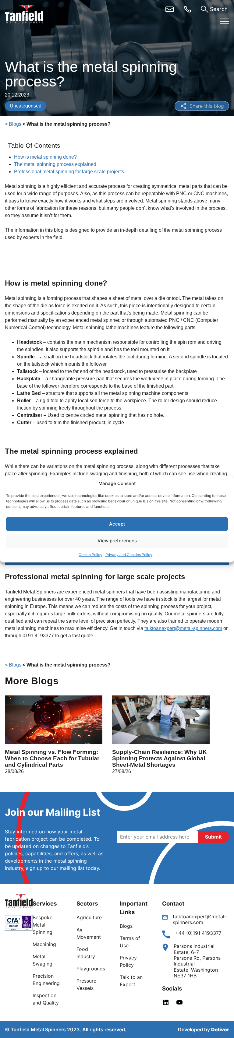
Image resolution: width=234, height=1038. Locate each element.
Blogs (126, 926)
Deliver (220, 1029)
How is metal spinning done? (46, 157)
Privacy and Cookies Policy (128, 554)
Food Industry (85, 952)
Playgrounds (90, 969)
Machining (44, 944)
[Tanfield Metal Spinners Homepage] (28, 15)
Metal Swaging (42, 960)
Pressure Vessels (86, 984)
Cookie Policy (90, 554)
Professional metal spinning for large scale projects (69, 171)
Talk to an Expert (131, 980)
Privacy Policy (128, 961)
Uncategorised (25, 105)
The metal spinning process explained (56, 164)
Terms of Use (130, 941)
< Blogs (13, 124)
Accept (117, 524)
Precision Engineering (46, 979)
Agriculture (89, 917)
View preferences (117, 541)
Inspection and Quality (46, 999)
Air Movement (88, 933)
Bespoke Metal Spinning (42, 924)
